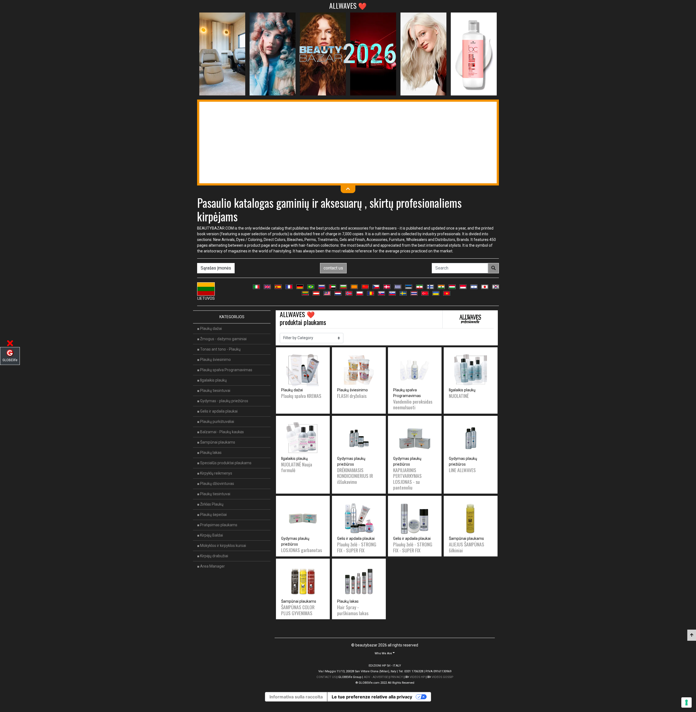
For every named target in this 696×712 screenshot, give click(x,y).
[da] (387, 287)
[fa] (419, 287)
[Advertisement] (348, 142)
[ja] (484, 287)
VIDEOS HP (417, 677)
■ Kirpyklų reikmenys (214, 473)
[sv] (403, 293)
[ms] (327, 293)
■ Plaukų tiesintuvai (213, 390)
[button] (385, 653)
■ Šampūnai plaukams (216, 442)
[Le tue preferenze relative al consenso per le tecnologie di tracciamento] (686, 702)
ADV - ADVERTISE (376, 677)
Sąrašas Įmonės (216, 268)
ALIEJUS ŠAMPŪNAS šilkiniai (466, 547)
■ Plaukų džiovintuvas (215, 483)
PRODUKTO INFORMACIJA (303, 428)
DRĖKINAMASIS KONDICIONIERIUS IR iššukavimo (355, 475)
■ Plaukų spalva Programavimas (224, 370)
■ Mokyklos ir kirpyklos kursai (221, 545)
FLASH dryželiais (351, 395)
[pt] (310, 287)
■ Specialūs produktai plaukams (224, 463)
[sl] (392, 293)
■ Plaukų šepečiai (212, 514)
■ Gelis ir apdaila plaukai (217, 411)
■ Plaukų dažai (209, 328)
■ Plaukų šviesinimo (214, 359)
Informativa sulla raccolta (296, 696)
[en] (267, 287)
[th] (414, 293)
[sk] (381, 293)
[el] (397, 287)
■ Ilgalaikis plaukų (212, 380)
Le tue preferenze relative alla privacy (372, 696)
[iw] (474, 287)
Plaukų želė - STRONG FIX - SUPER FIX (356, 547)
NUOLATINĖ (459, 395)
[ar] (332, 287)
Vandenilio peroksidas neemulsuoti (412, 404)
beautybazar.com (215, 228)
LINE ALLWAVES (462, 469)
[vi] (446, 293)
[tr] (425, 293)
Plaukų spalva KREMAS (301, 395)
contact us (333, 268)
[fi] (430, 287)
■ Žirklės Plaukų (210, 504)
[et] (408, 287)
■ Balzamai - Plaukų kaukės (220, 432)
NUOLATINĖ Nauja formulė (296, 467)
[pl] (359, 293)
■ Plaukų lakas (209, 452)
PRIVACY (396, 677)
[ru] (321, 287)
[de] (300, 287)
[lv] (316, 293)
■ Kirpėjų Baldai (210, 535)
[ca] (354, 287)
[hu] (452, 287)
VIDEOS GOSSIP (442, 677)
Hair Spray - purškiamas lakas (352, 609)
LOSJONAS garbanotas (301, 549)
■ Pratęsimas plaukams (217, 525)
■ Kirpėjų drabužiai (212, 556)
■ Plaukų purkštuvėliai (215, 421)
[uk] (436, 293)
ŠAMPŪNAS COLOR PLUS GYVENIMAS (298, 609)
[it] (256, 287)
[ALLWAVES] (470, 319)
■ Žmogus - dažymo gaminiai (222, 339)
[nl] (338, 293)
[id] (463, 287)
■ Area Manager (211, 566)
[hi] (441, 287)
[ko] (495, 287)
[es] (278, 287)
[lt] (305, 293)
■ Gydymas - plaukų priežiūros (222, 401)
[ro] (370, 293)
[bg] (343, 287)
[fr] (289, 287)
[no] (349, 293)
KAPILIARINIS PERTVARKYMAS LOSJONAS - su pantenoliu (407, 478)
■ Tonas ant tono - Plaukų (219, 349)
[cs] (376, 287)
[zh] (365, 287)
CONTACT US (326, 677)
